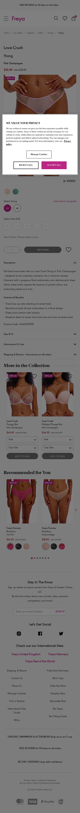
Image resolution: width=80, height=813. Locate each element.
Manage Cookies (39, 154)
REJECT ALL (26, 165)
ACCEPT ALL (54, 165)
